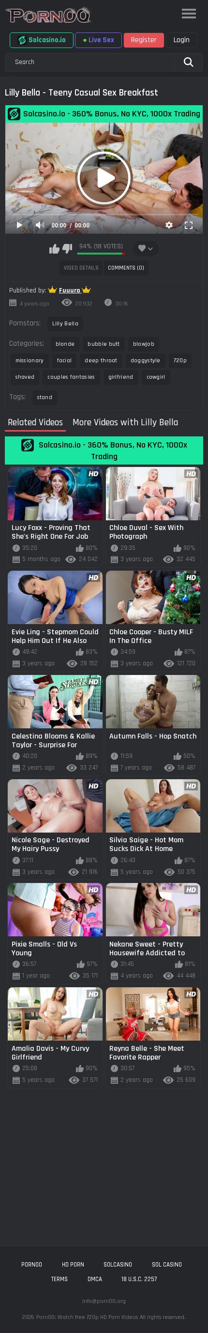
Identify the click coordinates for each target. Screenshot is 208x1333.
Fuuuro (70, 290)
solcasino (118, 1265)
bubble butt (103, 344)
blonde (65, 344)
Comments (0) (126, 268)
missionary (29, 360)
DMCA (95, 1279)
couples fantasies (71, 377)
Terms (59, 1279)
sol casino (167, 1265)
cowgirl (156, 377)
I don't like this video (67, 249)
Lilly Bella (65, 323)
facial (64, 360)
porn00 (31, 1265)
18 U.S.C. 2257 (139, 1279)
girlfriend (121, 377)
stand (45, 397)
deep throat (101, 360)
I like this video (54, 249)
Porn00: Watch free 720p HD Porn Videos (87, 1317)
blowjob (143, 344)
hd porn (73, 1265)
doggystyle (146, 360)
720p (180, 360)
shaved (25, 377)
